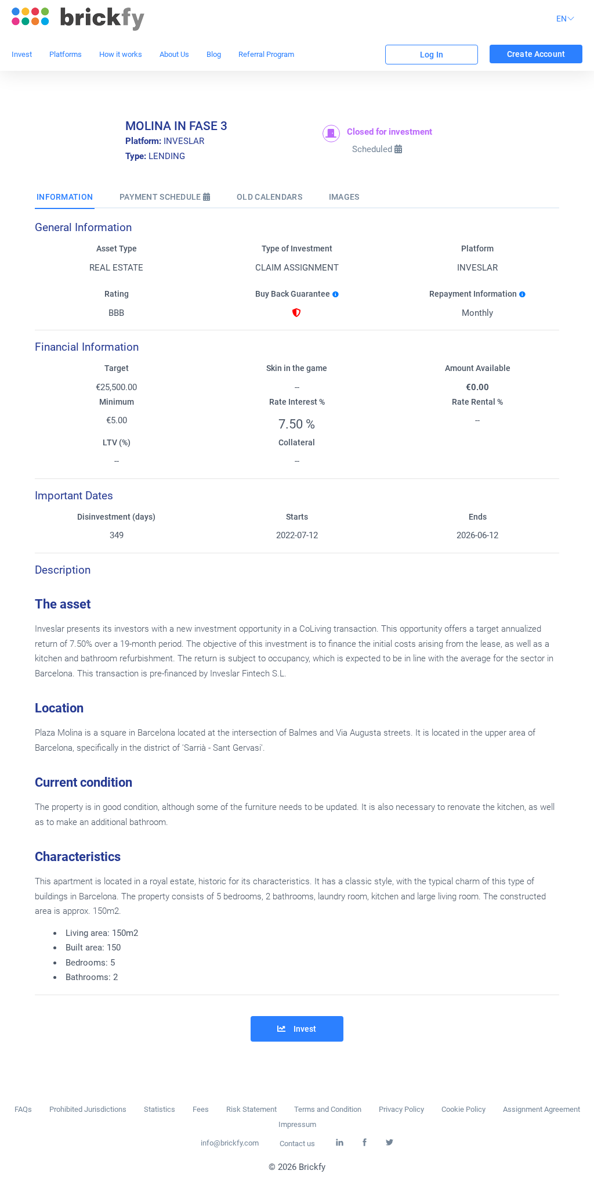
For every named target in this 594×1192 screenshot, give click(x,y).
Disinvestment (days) (116, 517)
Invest (22, 54)
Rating (116, 294)
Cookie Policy (463, 1109)
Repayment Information (473, 294)
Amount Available (477, 368)
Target (116, 368)
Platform (477, 248)
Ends (478, 517)
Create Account (536, 54)
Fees (201, 1109)
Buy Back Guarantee (292, 294)
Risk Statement (251, 1109)
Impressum (297, 1124)
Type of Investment (297, 248)
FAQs (23, 1109)
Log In (431, 54)
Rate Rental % (477, 402)
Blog (214, 54)
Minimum (116, 402)
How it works (120, 54)
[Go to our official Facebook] (364, 1143)
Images (344, 196)
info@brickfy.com (230, 1143)
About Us (174, 54)
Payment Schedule (161, 196)
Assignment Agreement (541, 1109)
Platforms (65, 54)
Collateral (296, 442)
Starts (297, 517)
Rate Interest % (297, 402)
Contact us (297, 1143)
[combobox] (567, 19)
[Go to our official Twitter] (389, 1143)
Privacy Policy (401, 1109)
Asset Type (116, 248)
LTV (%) (117, 442)
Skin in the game (296, 368)
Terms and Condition (327, 1109)
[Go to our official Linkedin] (339, 1143)
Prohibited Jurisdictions (87, 1109)
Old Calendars (269, 196)
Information (65, 196)
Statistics (159, 1109)
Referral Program (266, 54)
